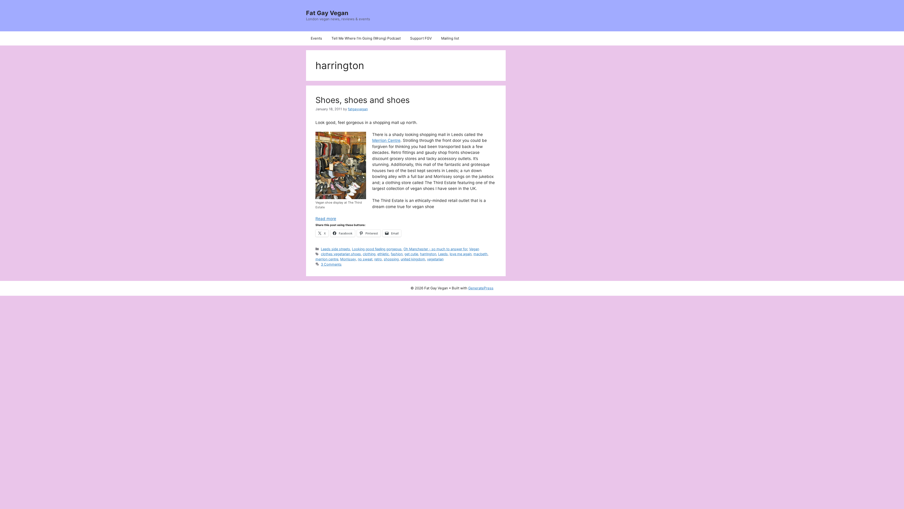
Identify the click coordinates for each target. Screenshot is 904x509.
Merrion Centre (386, 140)
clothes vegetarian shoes (341, 254)
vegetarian (435, 259)
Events (316, 38)
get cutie (411, 254)
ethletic (383, 254)
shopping (391, 259)
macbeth (480, 254)
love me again (461, 254)
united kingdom (413, 259)
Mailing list (450, 38)
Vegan (474, 249)
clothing (369, 254)
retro (378, 259)
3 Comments (331, 264)
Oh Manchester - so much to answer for (435, 249)
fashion (397, 254)
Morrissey (348, 259)
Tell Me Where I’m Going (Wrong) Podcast (366, 38)
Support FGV (421, 38)
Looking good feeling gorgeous (377, 249)
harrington (428, 254)
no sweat (365, 259)
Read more (325, 218)
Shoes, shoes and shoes (362, 100)
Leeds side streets (335, 249)
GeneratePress (480, 288)
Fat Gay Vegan (327, 12)
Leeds (443, 254)
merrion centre (326, 259)
